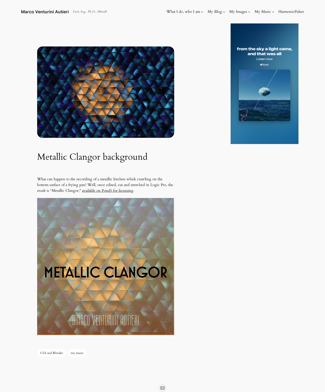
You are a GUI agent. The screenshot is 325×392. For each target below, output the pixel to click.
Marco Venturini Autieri (45, 11)
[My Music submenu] (273, 12)
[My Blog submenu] (224, 12)
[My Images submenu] (249, 12)
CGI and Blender (51, 353)
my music (77, 353)
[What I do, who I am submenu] (202, 12)
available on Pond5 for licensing (107, 190)
